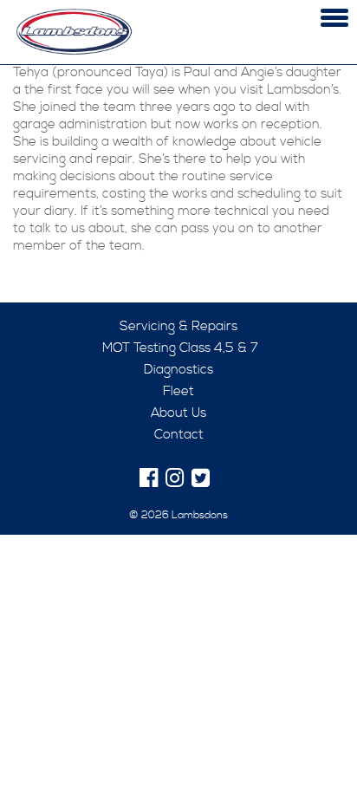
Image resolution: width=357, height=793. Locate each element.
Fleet (178, 391)
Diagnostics (178, 369)
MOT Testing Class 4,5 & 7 (178, 348)
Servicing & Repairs (178, 326)
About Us (178, 413)
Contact (179, 434)
